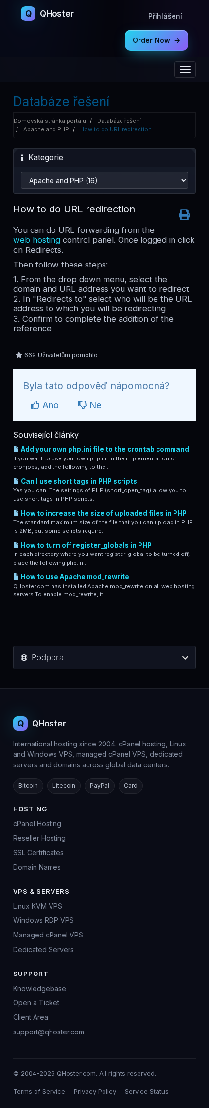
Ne (94, 405)
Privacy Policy (95, 1091)
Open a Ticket (36, 1002)
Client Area (30, 1017)
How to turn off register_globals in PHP (85, 545)
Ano (49, 405)
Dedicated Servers (43, 949)
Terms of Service (39, 1091)
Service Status (147, 1091)
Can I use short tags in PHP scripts (78, 481)
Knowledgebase (39, 988)
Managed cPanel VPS (48, 935)
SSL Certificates (38, 852)
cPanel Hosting (37, 824)
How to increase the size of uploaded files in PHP (103, 513)
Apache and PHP (46, 129)
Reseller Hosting (39, 838)
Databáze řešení (119, 120)
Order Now (156, 40)
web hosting (36, 240)
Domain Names (37, 867)
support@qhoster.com (48, 1032)
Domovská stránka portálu (50, 120)
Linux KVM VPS (37, 906)
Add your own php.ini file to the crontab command (104, 449)
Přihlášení (165, 16)
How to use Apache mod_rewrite (74, 577)
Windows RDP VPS (43, 920)
